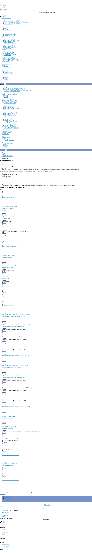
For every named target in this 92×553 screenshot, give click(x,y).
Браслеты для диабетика (8, 93)
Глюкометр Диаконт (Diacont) (9, 52)
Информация (4, 496)
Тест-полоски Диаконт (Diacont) (9, 39)
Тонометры (6, 80)
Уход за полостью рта (7, 141)
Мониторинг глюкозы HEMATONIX (8, 99)
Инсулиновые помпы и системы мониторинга (9, 58)
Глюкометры (4, 49)
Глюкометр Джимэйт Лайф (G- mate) (10, 56)
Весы (5, 76)
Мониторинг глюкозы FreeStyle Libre (8, 98)
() (4, 512)
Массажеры (6, 79)
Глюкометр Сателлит (7, 55)
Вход (3, 7)
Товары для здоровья (5, 142)
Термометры (6, 77)
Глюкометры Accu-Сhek (8, 117)
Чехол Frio (6, 29)
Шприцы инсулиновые (8, 129)
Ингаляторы (6, 78)
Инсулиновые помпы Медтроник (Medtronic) (11, 60)
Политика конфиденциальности (7, 156)
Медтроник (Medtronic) (8, 92)
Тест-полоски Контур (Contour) (9, 105)
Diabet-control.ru (3, 506)
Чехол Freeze (6, 27)
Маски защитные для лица (8, 75)
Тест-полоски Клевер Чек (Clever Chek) (10, 44)
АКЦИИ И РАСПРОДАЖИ (6, 18)
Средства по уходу (5, 71)
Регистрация (4, 540)
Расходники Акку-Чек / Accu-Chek (10, 35)
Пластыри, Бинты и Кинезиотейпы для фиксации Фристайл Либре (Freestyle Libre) (17, 22)
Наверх (1, 549)
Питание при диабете (5, 66)
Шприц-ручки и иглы (5, 61)
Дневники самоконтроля (6, 69)
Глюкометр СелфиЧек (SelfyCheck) (10, 54)
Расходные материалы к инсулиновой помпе (9, 33)
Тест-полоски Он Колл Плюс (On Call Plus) (11, 111)
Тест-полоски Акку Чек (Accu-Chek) (10, 37)
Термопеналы (6, 28)
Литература (4, 70)
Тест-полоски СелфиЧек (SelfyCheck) (10, 43)
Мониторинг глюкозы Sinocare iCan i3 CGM (9, 32)
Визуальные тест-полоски (8, 48)
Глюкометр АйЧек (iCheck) (8, 57)
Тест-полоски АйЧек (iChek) (9, 42)
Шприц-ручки (6, 130)
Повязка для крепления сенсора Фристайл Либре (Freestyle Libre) (14, 20)
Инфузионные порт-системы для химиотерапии (10, 136)
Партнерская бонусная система (7, 155)
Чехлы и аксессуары (5, 86)
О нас (3, 152)
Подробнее (2, 189)
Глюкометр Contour (7, 51)
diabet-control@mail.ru (42, 12)
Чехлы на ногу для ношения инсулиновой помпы (12, 23)
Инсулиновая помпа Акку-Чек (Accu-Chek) (11, 59)
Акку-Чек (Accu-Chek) (8, 24)
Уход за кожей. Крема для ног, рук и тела (10, 73)
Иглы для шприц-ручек (8, 63)
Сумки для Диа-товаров (8, 30)
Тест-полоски (4, 36)
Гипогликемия (4, 135)
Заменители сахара (7, 67)
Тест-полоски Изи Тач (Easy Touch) (10, 46)
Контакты (4, 154)
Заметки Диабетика (47, 505)
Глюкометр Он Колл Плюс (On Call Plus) (10, 53)
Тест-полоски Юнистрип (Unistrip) (9, 41)
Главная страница (47, 504)
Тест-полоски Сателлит (8, 38)
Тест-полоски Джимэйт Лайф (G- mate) (10, 45)
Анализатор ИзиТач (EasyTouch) (9, 123)
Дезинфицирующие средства (9, 72)
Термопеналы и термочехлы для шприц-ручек (9, 26)
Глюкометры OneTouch (8, 50)
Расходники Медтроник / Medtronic (10, 34)
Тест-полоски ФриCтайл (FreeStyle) (10, 47)
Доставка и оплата (5, 151)
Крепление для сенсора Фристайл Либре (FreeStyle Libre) (13, 21)
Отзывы (3, 153)
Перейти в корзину (46, 519)
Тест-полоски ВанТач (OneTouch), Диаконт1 (11, 40)
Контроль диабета (5, 529)
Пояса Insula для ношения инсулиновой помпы (12, 19)
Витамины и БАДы (5, 65)
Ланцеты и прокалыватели (6, 64)
